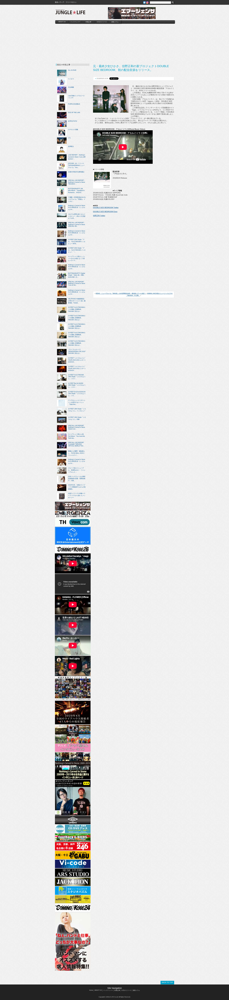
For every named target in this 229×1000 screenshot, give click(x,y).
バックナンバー (75, 22)
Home (91, 990)
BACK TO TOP (167, 982)
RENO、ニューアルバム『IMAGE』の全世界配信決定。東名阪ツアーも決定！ (121, 293)
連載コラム (115, 22)
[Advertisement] (115, 41)
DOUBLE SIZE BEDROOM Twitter (106, 207)
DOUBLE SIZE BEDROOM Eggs (105, 212)
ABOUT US (62, 22)
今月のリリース (102, 22)
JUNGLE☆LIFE (70, 13)
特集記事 (88, 22)
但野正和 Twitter (99, 216)
